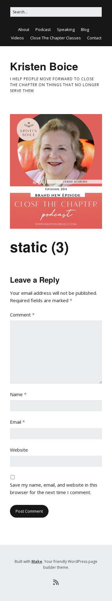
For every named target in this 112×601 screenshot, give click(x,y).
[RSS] (56, 582)
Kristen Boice (44, 66)
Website (19, 450)
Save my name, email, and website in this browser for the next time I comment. (53, 488)
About (23, 29)
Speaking (66, 29)
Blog (85, 29)
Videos (17, 38)
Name (18, 394)
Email (17, 422)
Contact (94, 38)
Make (36, 561)
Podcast (43, 29)
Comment (22, 315)
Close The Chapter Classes (55, 38)
